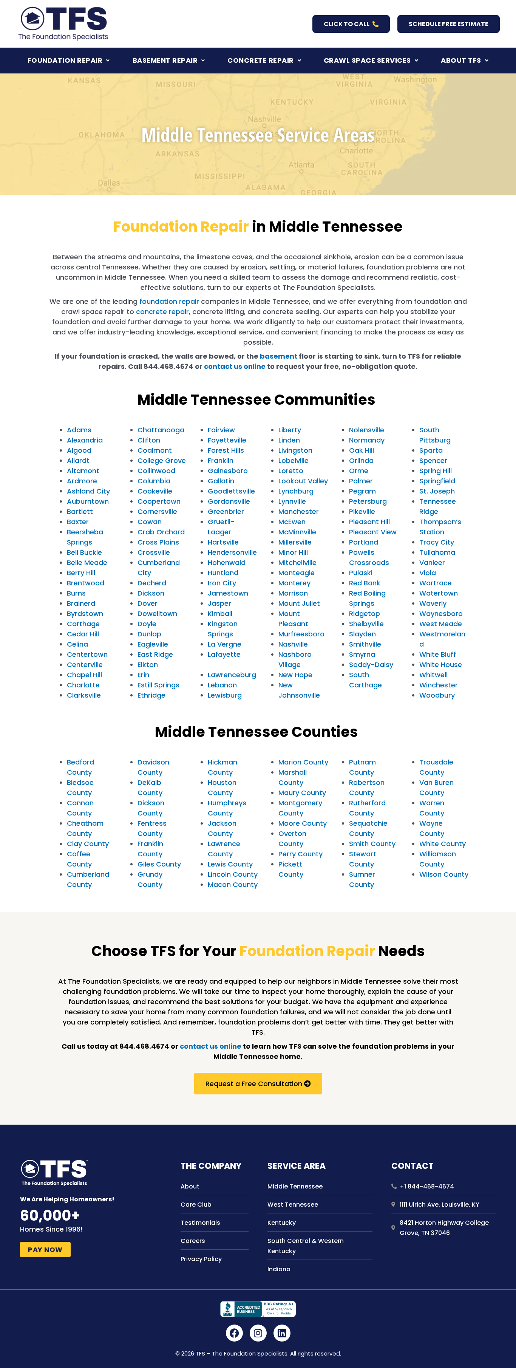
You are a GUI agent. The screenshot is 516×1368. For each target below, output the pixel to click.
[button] (68, 60)
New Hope (295, 674)
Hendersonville (232, 552)
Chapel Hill (84, 674)
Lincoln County (233, 874)
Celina (77, 644)
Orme (358, 470)
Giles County (159, 864)
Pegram (362, 491)
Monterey (294, 583)
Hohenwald (227, 562)
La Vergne (224, 644)
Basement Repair (165, 60)
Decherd (151, 583)
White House (440, 664)
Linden (289, 440)
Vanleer (432, 562)
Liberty (289, 430)
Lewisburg (225, 695)
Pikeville (362, 511)
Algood (79, 450)
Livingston (295, 450)
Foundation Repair (65, 60)
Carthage (83, 623)
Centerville (85, 664)
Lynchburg (296, 491)
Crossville (153, 552)
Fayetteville (227, 440)
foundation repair (169, 301)
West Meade (440, 623)
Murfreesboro (301, 634)
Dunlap (149, 634)
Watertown (438, 593)
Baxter (78, 521)
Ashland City (88, 491)
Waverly (432, 603)
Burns (76, 593)
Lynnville (292, 501)
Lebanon (222, 685)
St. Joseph (437, 491)
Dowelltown (157, 613)
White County (442, 843)
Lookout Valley (303, 481)
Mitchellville (297, 562)
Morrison (293, 593)
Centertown (87, 654)
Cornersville (157, 511)
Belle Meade (87, 562)
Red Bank (364, 583)
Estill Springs (158, 685)
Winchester (438, 685)
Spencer (433, 460)
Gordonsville (229, 501)
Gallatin (221, 481)
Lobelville (293, 460)
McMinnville (297, 532)
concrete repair (162, 311)
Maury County (302, 792)
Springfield (437, 481)
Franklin (220, 460)
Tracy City (436, 542)
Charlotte (83, 685)
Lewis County (230, 864)
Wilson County (443, 874)
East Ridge (155, 654)
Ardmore (82, 481)
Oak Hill (361, 450)
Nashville (293, 644)
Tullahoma (437, 552)
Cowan (149, 521)
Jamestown (228, 593)
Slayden (362, 634)
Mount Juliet (299, 603)
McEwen (292, 521)
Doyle (146, 623)
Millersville (295, 542)
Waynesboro (441, 613)
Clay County (88, 843)
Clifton (148, 440)
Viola (427, 572)
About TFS (461, 60)
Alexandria (85, 440)
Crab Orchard (161, 532)
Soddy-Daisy (371, 664)
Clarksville (84, 695)
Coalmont (154, 450)
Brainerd (81, 603)
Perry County (300, 854)
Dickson (150, 593)
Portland (363, 542)
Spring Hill (435, 470)
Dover (147, 603)
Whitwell (433, 674)
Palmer (361, 481)
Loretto (290, 470)
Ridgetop (364, 613)
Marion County (303, 762)
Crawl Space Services (367, 60)
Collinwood (156, 470)
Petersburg (368, 501)
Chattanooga (160, 430)
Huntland (223, 572)
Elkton (147, 664)
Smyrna (362, 654)
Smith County (372, 843)
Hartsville (223, 542)
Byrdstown (85, 613)
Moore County (302, 823)
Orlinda (361, 460)
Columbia (153, 481)
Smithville (365, 644)
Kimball (220, 613)
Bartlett (80, 511)
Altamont (83, 470)
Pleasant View (373, 532)
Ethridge (151, 695)
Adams (79, 430)
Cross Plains (158, 542)
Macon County (233, 884)
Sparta (431, 450)
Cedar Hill (83, 634)
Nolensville (366, 430)
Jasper (219, 603)
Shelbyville (366, 623)
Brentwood (85, 583)
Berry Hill (81, 572)
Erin (143, 674)
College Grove (161, 460)
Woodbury (437, 695)
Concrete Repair (260, 60)
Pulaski (360, 572)
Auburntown (88, 501)
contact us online (235, 366)
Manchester (298, 511)
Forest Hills (226, 450)
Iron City (222, 583)
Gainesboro (228, 470)
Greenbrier (226, 511)
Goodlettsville (231, 491)
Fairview (221, 430)
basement (278, 356)
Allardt (78, 460)
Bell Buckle (84, 552)
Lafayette (224, 654)
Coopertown (159, 501)
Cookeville (154, 491)
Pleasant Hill (369, 521)
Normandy (367, 440)
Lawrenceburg (232, 674)
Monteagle (296, 572)
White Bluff (437, 654)
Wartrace (435, 583)
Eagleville (152, 644)
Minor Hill (293, 552)
